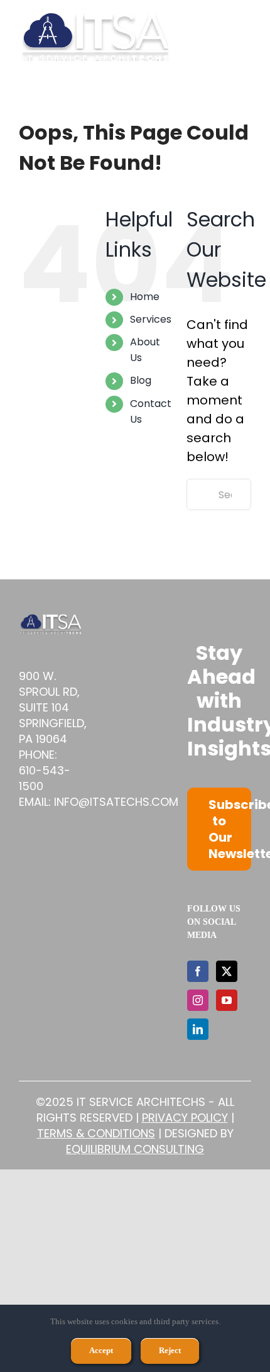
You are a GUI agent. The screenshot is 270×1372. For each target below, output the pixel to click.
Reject (170, 1350)
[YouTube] (226, 1000)
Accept (101, 1350)
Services (150, 319)
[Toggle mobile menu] (244, 36)
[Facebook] (197, 971)
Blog (140, 380)
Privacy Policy (185, 1117)
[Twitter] (226, 971)
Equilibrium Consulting (135, 1149)
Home (144, 296)
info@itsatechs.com (116, 802)
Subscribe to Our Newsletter (229, 829)
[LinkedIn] (197, 1029)
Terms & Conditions (96, 1133)
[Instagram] (197, 1000)
